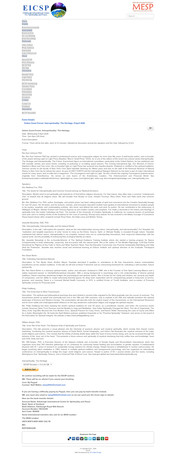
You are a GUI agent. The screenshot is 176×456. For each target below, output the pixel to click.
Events (25, 24)
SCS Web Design (95, 452)
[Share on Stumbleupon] (86, 438)
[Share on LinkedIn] (94, 438)
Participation (26, 92)
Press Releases (28, 62)
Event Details (27, 30)
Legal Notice (27, 77)
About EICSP (27, 60)
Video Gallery (27, 45)
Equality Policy (27, 74)
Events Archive (27, 33)
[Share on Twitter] (90, 438)
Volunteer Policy (28, 86)
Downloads (26, 51)
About (24, 56)
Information (26, 71)
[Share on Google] (81, 438)
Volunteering (27, 80)
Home (24, 21)
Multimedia (26, 41)
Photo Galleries (28, 48)
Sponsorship (27, 95)
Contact (25, 100)
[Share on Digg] (73, 438)
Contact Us (26, 104)
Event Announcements (30, 28)
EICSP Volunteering (29, 84)
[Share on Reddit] (98, 438)
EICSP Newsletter (28, 113)
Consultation (27, 89)
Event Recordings (28, 39)
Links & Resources (29, 53)
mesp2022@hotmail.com (53, 385)
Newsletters (26, 109)
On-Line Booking (28, 36)
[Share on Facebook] (77, 438)
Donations (26, 97)
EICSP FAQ (26, 65)
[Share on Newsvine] (102, 438)
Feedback (26, 106)
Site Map (25, 68)
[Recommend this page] (106, 438)
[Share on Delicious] (69, 438)
